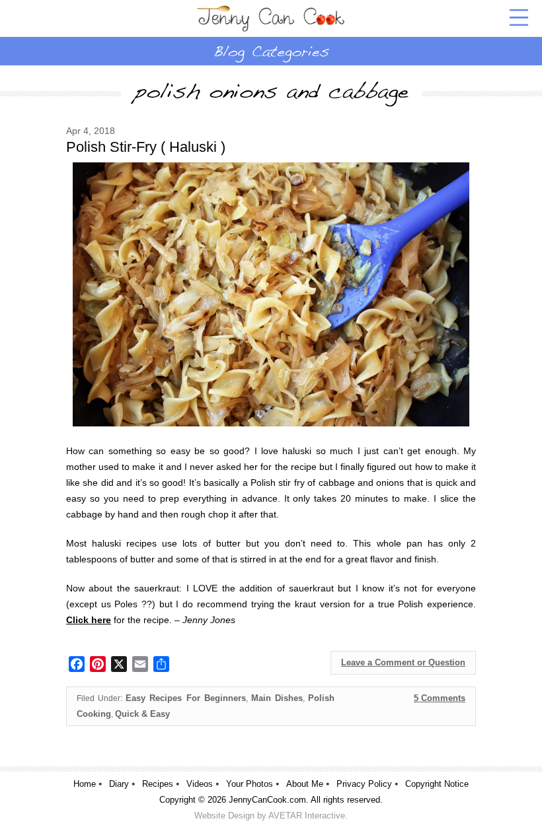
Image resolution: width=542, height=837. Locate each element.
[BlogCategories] (271, 50)
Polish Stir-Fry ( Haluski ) (145, 147)
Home (84, 784)
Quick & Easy (142, 714)
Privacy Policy (364, 784)
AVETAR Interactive (306, 815)
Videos (199, 784)
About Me (304, 784)
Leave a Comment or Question (403, 662)
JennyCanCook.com (267, 800)
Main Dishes (277, 698)
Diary (119, 784)
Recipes (157, 784)
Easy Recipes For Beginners (185, 698)
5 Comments (439, 698)
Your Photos (249, 784)
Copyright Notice (437, 784)
